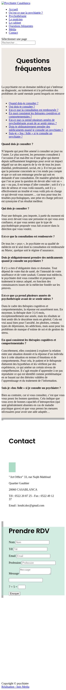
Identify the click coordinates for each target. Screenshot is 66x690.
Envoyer (14, 593)
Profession (15, 562)
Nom (12, 542)
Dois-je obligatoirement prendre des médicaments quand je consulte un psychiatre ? (36, 128)
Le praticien (16, 19)
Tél (11, 549)
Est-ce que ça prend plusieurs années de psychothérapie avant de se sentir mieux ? (33, 121)
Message (14, 573)
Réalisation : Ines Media (15, 686)
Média (12, 29)
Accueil (13, 9)
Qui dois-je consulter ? (22, 106)
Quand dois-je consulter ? (23, 103)
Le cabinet (15, 22)
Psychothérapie (17, 16)
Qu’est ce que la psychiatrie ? (26, 12)
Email (12, 555)
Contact (13, 32)
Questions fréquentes (21, 26)
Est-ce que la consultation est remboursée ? (33, 109)
